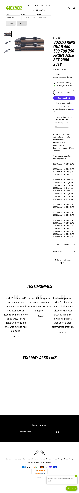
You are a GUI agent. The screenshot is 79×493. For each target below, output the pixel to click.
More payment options (64, 103)
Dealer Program (32, 459)
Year (7, 14)
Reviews (48, 462)
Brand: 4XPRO (58, 38)
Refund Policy (68, 459)
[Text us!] (71, 489)
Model (39, 14)
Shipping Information (61, 244)
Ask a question (58, 251)
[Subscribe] (57, 432)
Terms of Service (45, 459)
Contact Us (9, 459)
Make (23, 14)
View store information (61, 127)
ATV (30, 5)
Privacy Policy (57, 459)
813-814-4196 (39, 10)
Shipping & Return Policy (36, 462)
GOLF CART (46, 5)
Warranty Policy (20, 459)
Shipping (55, 77)
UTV (36, 5)
